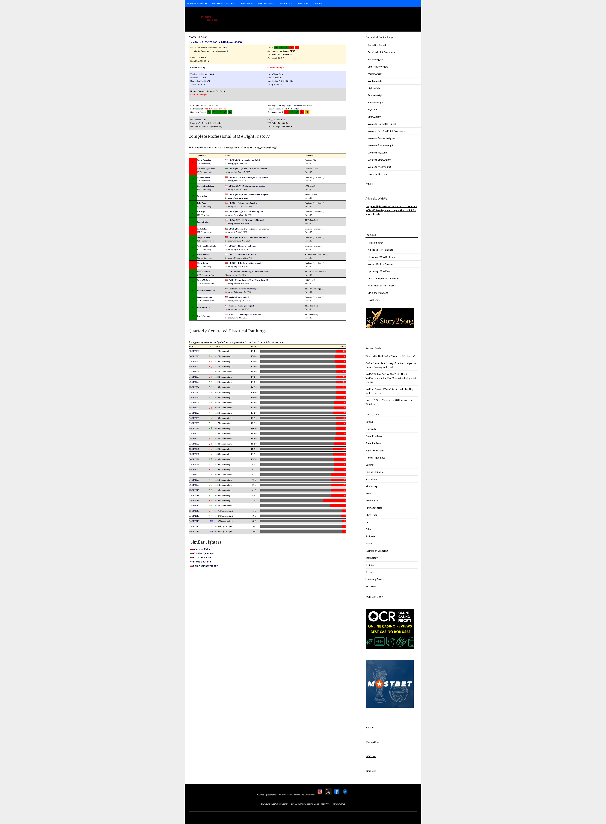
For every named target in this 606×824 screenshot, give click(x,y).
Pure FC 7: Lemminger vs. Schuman (245, 314)
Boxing (369, 421)
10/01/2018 (194, 511)
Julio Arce (201, 203)
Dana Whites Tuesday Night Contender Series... (249, 271)
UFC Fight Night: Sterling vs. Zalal (244, 160)
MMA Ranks (371, 500)
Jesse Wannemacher (206, 290)
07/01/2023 (194, 413)
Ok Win (370, 727)
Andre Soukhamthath (206, 246)
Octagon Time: (273, 119)
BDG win (371, 756)
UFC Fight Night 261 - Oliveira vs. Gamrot (248, 169)
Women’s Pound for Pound (382, 123)
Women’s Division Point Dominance (386, 131)
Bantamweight (375, 102)
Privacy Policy (285, 794)
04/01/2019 (194, 500)
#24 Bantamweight (275, 67)
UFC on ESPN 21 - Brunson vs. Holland (246, 220)
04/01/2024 (194, 397)
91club (369, 184)
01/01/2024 (194, 402)
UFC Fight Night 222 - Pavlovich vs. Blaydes (248, 194)
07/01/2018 (194, 516)
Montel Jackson (198, 36)
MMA (368, 493)
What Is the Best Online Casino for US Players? (390, 356)
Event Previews (373, 436)
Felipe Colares (203, 237)
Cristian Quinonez (203, 553)
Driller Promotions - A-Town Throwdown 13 (248, 280)
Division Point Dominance (381, 52)
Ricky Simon (296, 109)
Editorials (370, 428)
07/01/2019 (194, 495)
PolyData (318, 3)
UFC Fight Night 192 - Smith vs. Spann (246, 211)
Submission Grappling (376, 550)
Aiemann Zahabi (202, 549)
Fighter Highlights (375, 457)
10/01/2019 (194, 490)
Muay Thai (371, 514)
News (368, 522)
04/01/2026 (194, 356)
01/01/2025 (194, 382)
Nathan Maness (202, 557)
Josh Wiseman (203, 316)
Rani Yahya (202, 196)
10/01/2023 (194, 407)
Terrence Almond (204, 297)
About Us (285, 3)
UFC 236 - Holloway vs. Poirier (243, 246)
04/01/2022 (194, 438)
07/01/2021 (194, 454)
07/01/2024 (194, 392)
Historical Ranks (374, 472)
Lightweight (374, 88)
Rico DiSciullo (203, 271)
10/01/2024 (194, 387)
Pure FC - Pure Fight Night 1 (241, 306)
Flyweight (373, 109)
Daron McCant (203, 280)
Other (368, 529)
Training (369, 565)
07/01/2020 (194, 475)
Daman (285, 803)
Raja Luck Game (374, 596)
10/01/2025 (194, 366)
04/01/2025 (194, 377)
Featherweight (375, 95)
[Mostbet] (390, 706)
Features (245, 3)
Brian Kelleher (203, 254)
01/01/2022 (194, 444)
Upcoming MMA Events (380, 271)
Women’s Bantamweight (380, 145)
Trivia (368, 572)
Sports (368, 543)
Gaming (369, 464)
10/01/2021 (194, 449)
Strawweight (374, 116)
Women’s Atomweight (379, 166)
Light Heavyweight (378, 66)
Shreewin (265, 803)
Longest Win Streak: (199, 123)
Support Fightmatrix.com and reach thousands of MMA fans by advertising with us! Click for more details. (391, 210)
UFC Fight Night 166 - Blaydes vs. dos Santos (248, 237)
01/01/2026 (194, 361)
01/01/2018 (194, 526)
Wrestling (370, 586)
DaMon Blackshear (205, 186)
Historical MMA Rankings (381, 257)
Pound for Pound (377, 45)
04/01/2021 (194, 459)
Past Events (374, 299)
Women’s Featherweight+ (381, 138)
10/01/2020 (194, 469)
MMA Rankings (195, 3)
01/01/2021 (194, 464)
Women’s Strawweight (379, 159)
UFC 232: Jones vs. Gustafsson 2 (243, 254)
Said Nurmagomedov (205, 565)
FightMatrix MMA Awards (382, 285)
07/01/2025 (194, 372)
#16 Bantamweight (198, 94)
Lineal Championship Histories (384, 278)
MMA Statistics (373, 507)
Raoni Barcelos (219, 109)
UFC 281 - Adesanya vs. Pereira (243, 203)
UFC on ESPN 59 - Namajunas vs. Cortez (247, 186)
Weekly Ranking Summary (381, 264)
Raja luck (371, 770)
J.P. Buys (201, 211)
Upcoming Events (374, 579)
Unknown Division (377, 174)
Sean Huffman (203, 307)
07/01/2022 (194, 433)
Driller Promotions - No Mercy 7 (243, 289)
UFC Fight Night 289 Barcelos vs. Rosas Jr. (296, 105)
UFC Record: (196, 119)
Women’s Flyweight (378, 152)
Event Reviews (373, 443)
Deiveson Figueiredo (206, 169)
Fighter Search (375, 242)
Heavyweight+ (375, 59)
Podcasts (370, 536)
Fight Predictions (374, 450)
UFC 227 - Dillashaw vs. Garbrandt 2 (245, 263)
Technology (371, 557)
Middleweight (375, 73)
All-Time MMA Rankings (380, 249)
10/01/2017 (194, 531)
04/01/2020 (194, 480)
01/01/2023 (194, 423)
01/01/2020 (194, 485)
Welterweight (375, 80)
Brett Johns (202, 229)
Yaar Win (325, 803)
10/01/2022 (194, 428)
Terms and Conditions (304, 794)
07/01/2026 (194, 351)
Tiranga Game (338, 803)
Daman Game (373, 742)
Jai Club (276, 803)
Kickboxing (371, 486)
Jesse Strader (203, 222)
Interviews (371, 479)
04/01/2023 (194, 418)
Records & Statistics (223, 3)
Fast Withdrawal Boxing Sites (304, 803)
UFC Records (265, 3)
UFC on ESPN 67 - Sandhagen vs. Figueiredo (248, 177)
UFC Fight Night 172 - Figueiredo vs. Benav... (249, 229)
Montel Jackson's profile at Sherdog (209, 47)
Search (301, 3)
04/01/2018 (194, 521)
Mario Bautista (202, 561)
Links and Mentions (378, 292)
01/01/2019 (194, 505)
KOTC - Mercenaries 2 (239, 297)
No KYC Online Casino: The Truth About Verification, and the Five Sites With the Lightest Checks (390, 378)
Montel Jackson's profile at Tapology (210, 51)
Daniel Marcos (203, 177)
